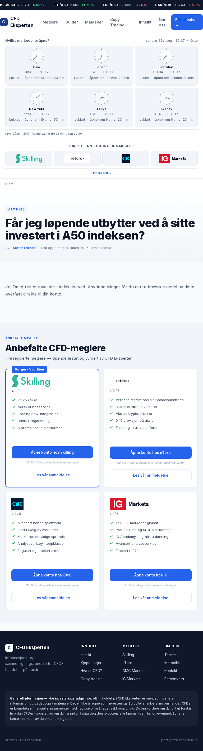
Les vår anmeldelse (52, 475)
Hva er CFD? (91, 671)
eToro (127, 663)
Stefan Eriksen (24, 248)
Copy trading (92, 679)
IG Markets (131, 679)
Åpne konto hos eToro (151, 452)
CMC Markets (133, 671)
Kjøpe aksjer (91, 663)
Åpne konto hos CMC (52, 575)
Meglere (50, 22)
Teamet (170, 655)
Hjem (9, 184)
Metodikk (172, 663)
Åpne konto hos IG (150, 575)
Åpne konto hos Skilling (52, 452)
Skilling (128, 655)
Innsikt (145, 22)
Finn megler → (185, 22)
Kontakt (170, 671)
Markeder (94, 22)
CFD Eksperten (17, 22)
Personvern (174, 679)
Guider (71, 22)
